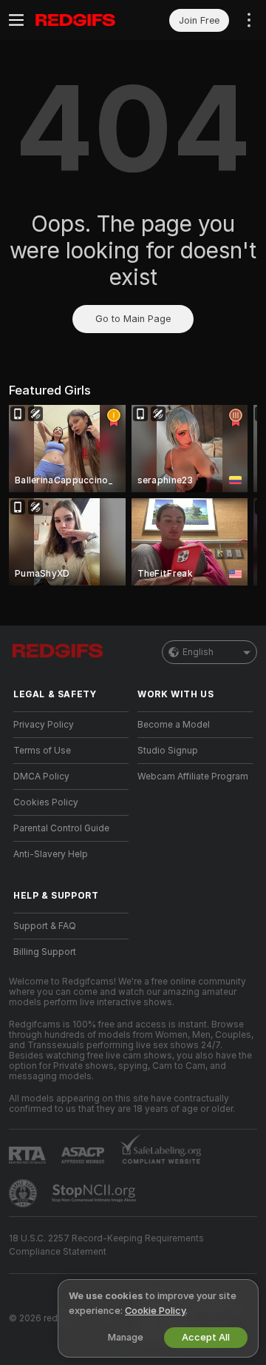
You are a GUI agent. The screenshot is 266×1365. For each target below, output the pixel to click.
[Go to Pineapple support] (24, 1193)
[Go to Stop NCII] (95, 1193)
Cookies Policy (45, 802)
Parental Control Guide (61, 828)
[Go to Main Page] (83, 20)
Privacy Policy (43, 725)
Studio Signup (167, 750)
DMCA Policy (41, 776)
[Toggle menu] (16, 20)
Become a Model (173, 725)
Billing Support (44, 952)
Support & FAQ (44, 926)
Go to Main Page (133, 318)
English (198, 652)
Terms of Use (42, 750)
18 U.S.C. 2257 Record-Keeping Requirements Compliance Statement (106, 1245)
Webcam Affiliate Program (192, 776)
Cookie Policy (155, 1310)
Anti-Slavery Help (50, 854)
